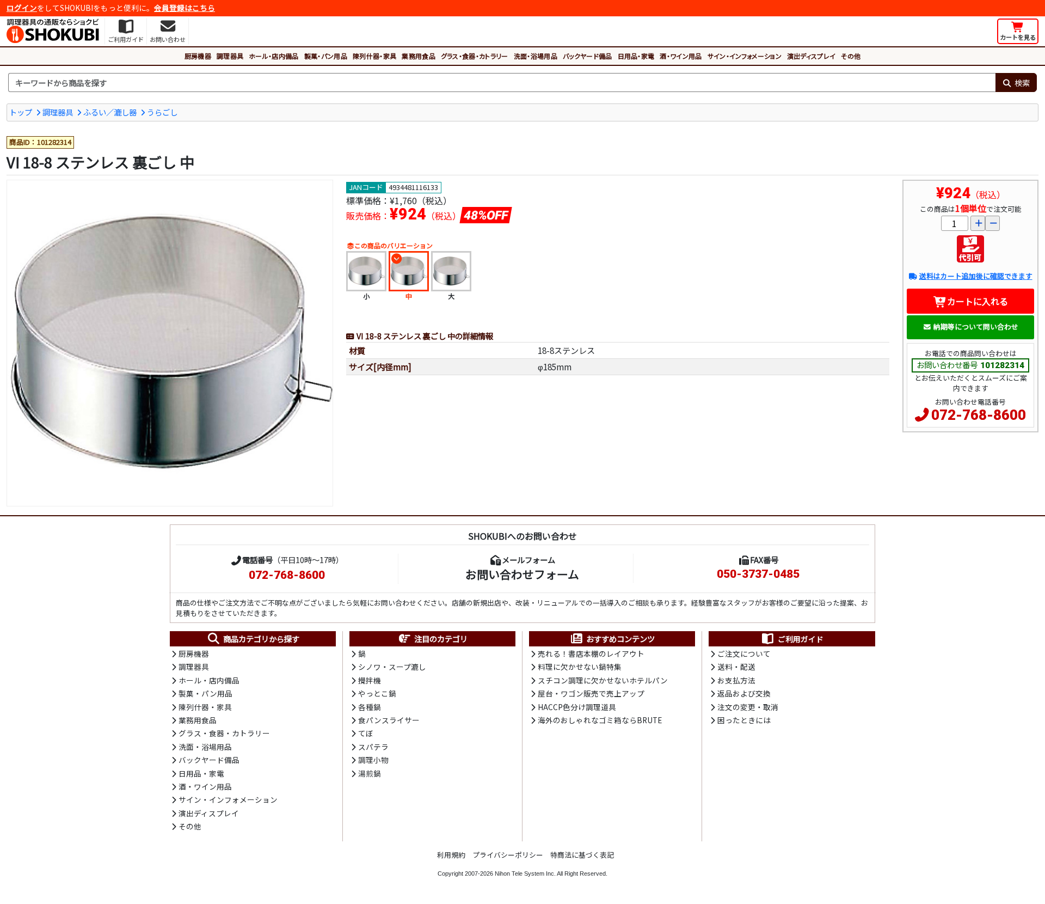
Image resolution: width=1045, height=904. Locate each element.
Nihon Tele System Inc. (525, 873)
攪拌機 (369, 680)
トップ (20, 112)
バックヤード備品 (587, 55)
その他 (850, 55)
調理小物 (373, 759)
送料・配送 (736, 666)
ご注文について (744, 653)
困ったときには (744, 719)
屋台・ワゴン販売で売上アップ (591, 693)
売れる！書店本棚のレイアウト (591, 653)
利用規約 (451, 855)
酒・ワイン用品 (681, 55)
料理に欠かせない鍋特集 (580, 666)
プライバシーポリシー (507, 855)
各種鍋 (369, 706)
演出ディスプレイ (811, 55)
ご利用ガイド (800, 638)
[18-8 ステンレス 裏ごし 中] (170, 343)
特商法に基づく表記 (582, 855)
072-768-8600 (978, 415)
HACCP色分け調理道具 (577, 706)
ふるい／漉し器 (110, 112)
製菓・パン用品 (325, 55)
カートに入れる (977, 301)
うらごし (162, 112)
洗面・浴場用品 (535, 55)
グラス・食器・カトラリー (474, 55)
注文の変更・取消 (747, 706)
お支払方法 (736, 680)
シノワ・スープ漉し (392, 666)
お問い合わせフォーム (522, 574)
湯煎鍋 (369, 773)
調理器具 (230, 55)
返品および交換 (744, 693)
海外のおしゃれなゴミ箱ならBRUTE (600, 719)
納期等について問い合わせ (975, 326)
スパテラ (373, 746)
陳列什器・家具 (374, 55)
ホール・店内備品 (274, 55)
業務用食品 (418, 55)
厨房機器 (198, 55)
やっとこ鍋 (377, 693)
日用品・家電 (636, 55)
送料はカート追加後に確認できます (975, 276)
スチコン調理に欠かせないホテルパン (603, 680)
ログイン (22, 7)
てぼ (365, 733)
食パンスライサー (389, 719)
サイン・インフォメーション (745, 55)
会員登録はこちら (184, 7)
